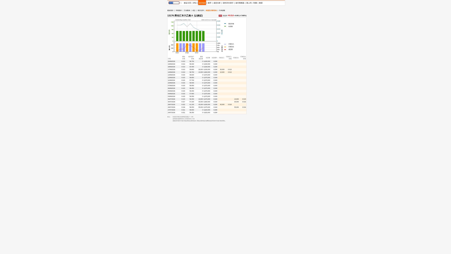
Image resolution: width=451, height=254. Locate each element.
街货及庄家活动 (211, 10)
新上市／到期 (251, 3)
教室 (261, 3)
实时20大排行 (228, 3)
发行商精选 (239, 3)
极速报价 (170, 10)
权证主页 (187, 3)
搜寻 (209, 3)
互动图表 (187, 10)
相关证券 (201, 10)
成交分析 (217, 3)
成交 (193, 10)
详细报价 (179, 10)
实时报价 (202, 3)
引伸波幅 (222, 10)
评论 (195, 3)
